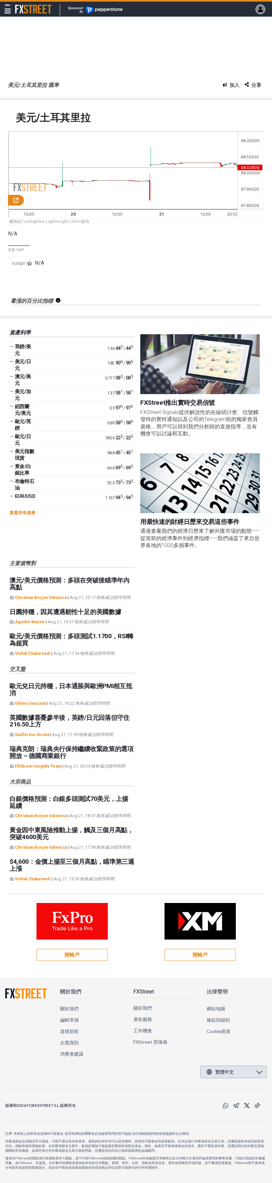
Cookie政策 (219, 1031)
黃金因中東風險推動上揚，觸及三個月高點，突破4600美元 (72, 833)
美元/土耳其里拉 (53, 118)
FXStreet (25, 5)
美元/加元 (23, 394)
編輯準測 (69, 1020)
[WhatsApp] (226, 1105)
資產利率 (20, 332)
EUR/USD (25, 496)
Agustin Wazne (30, 621)
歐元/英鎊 (23, 424)
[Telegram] (236, 1105)
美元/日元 (23, 365)
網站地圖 (216, 1008)
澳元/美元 (23, 379)
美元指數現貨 (24, 454)
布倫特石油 (24, 484)
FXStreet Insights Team (38, 766)
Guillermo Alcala (32, 734)
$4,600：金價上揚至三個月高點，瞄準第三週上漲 (72, 865)
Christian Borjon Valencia (41, 597)
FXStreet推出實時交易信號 (177, 402)
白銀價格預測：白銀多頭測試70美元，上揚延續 (69, 802)
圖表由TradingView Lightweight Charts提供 (49, 221)
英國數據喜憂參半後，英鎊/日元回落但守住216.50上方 (70, 721)
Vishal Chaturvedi (32, 653)
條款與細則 (218, 1020)
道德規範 (69, 1031)
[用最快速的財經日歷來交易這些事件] (200, 483)
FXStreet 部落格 (150, 1042)
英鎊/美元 (23, 350)
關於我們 (70, 991)
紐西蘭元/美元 (23, 409)
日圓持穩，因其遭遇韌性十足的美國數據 (65, 612)
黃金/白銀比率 (23, 469)
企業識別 (69, 1042)
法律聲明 (217, 991)
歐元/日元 (23, 439)
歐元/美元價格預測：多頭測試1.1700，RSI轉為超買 (71, 639)
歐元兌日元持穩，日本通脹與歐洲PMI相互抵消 (71, 689)
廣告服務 (142, 1019)
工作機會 (142, 1030)
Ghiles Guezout (30, 703)
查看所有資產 (22, 512)
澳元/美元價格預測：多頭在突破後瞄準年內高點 (70, 583)
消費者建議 (71, 1054)
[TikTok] (257, 1105)
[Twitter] (247, 1105)
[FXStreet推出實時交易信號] (200, 364)
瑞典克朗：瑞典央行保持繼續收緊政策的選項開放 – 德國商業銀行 (72, 752)
